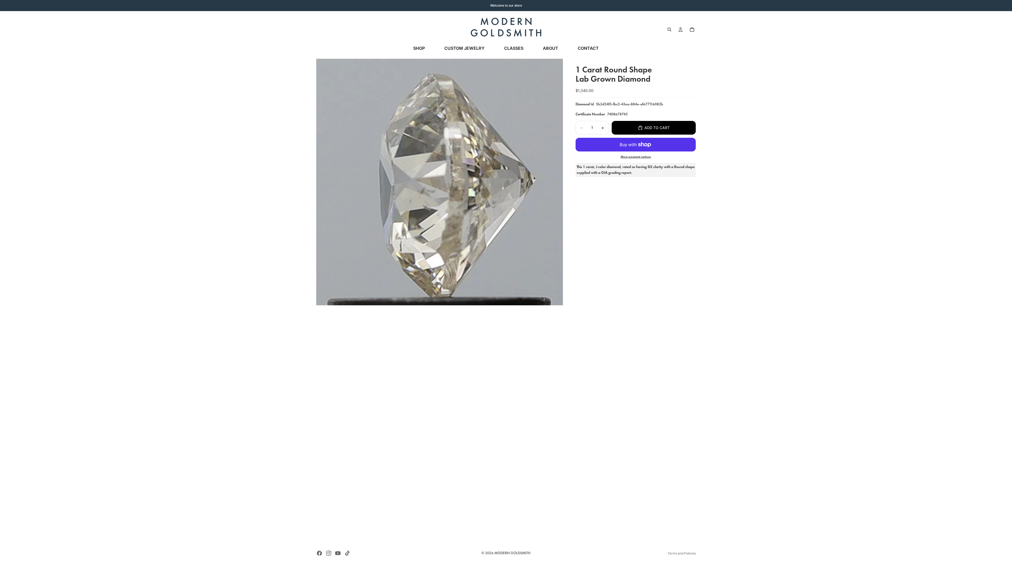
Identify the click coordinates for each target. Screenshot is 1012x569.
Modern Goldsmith (512, 553)
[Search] (669, 29)
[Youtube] (338, 553)
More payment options (636, 157)
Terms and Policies (682, 553)
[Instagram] (328, 553)
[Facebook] (319, 553)
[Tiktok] (347, 553)
